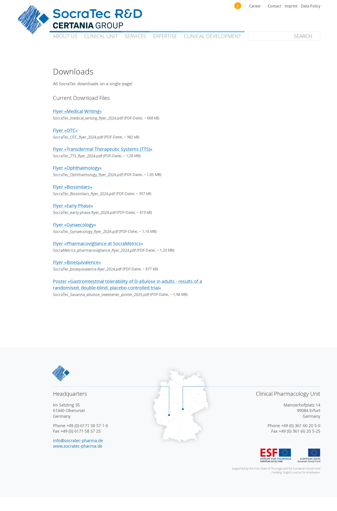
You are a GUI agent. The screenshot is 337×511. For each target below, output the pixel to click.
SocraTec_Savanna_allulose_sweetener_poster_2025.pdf (101, 294)
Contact (274, 5)
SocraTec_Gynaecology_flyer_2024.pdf (85, 231)
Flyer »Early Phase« (73, 206)
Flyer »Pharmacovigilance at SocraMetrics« (98, 243)
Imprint (291, 5)
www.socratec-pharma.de (77, 446)
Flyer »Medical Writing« (77, 111)
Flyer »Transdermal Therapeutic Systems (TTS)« (102, 149)
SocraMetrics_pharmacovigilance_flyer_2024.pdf (94, 250)
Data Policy (310, 5)
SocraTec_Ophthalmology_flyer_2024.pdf (88, 174)
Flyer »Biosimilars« (72, 187)
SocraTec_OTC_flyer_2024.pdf (78, 137)
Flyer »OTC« (65, 130)
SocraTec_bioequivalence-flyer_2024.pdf (87, 269)
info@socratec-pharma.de (78, 440)
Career (255, 5)
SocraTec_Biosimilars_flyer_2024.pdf (84, 193)
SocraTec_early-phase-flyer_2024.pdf (84, 212)
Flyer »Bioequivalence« (77, 262)
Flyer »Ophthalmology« (77, 168)
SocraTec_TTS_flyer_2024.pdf (77, 155)
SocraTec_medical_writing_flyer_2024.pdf (88, 118)
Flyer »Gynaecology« (74, 225)
